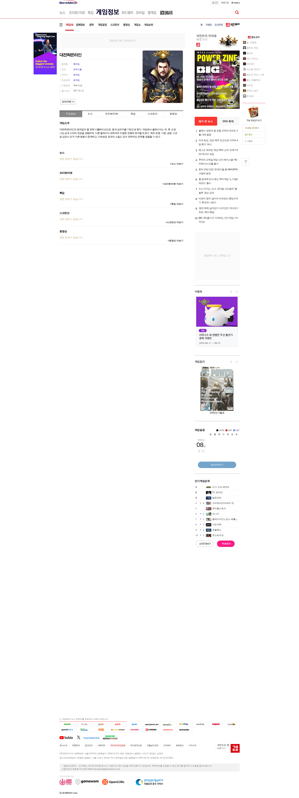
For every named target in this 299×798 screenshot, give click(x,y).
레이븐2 (250, 64)
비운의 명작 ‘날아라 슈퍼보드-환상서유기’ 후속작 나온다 (218, 200)
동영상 (173, 113)
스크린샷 (152, 113)
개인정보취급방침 (117, 745)
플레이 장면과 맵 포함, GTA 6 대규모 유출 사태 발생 (219, 132)
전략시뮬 (77, 69)
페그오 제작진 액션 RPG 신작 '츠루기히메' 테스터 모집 (219, 152)
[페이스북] (93, 737)
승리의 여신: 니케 (255, 74)
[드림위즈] (231, 724)
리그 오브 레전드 (220, 487)
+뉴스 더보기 (176, 163)
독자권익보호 (136, 745)
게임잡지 (200, 361)
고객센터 (167, 745)
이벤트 (198, 291)
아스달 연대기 (253, 69)
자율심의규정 (152, 745)
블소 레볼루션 (253, 80)
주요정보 (71, 113)
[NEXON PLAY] (151, 724)
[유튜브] (68, 737)
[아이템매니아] (84, 729)
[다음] (101, 724)
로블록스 (216, 530)
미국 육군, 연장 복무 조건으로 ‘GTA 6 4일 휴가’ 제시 (218, 142)
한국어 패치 (252, 90)
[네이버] (68, 724)
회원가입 (225, 2)
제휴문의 (76, 745)
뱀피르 (249, 53)
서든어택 (216, 524)
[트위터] (80, 737)
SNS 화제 (228, 121)
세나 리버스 (252, 58)
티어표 (249, 85)
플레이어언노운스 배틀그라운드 (228, 519)
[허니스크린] (118, 729)
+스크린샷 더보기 (174, 222)
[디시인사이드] (184, 729)
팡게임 (76, 75)
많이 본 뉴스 (206, 121)
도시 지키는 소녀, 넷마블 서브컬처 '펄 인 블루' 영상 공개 (219, 190)
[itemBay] (184, 724)
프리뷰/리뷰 (111, 113)
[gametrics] (68, 729)
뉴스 (90, 113)
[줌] (135, 724)
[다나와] (168, 724)
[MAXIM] (200, 724)
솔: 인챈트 (251, 42)
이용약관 (101, 745)
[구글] (84, 724)
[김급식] (101, 729)
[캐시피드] (168, 729)
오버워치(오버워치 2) (223, 503)
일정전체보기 (217, 465)
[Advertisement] (122, 40)
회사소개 (63, 745)
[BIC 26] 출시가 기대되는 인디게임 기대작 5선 (219, 219)
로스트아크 (218, 535)
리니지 (215, 514)
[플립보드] (151, 729)
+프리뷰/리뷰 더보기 (172, 184)
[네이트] (118, 724)
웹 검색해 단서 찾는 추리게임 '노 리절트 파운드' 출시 (219, 181)
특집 (133, 113)
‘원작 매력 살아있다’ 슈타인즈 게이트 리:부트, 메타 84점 (219, 210)
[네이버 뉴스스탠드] (112, 737)
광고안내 (88, 745)
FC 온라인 (217, 492)
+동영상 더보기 (175, 240)
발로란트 (216, 497)
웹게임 (76, 64)
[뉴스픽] (135, 729)
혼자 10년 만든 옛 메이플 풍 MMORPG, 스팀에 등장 (219, 171)
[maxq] (216, 724)
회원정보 (179, 745)
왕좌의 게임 (252, 48)
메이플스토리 (219, 508)
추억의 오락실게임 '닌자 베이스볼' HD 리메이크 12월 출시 (218, 161)
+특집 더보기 (176, 204)
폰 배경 (250, 96)
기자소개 (192, 745)
